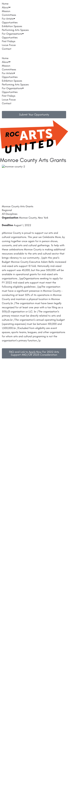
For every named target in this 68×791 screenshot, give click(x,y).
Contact (6, 48)
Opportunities (10, 22)
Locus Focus (9, 45)
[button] (34, 54)
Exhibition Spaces (12, 26)
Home (5, 3)
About (5, 7)
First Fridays (8, 41)
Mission (6, 11)
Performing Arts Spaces (15, 30)
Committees (9, 15)
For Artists (7, 18)
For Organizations (12, 33)
